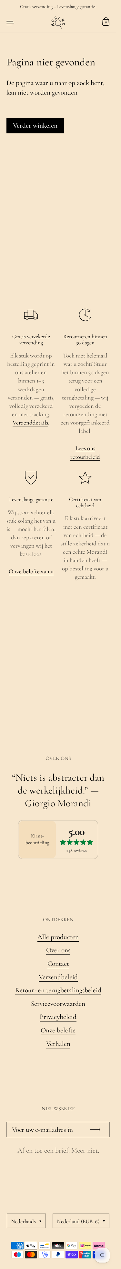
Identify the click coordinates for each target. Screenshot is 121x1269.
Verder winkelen (35, 125)
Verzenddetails (30, 422)
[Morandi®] (58, 22)
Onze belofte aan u (31, 571)
